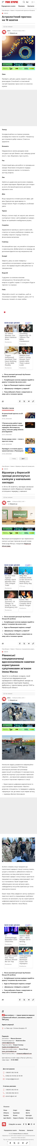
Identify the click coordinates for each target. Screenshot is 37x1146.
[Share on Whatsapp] (18, 1143)
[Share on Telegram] (23, 1143)
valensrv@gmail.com (8, 1042)
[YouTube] (28, 1124)
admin (8, 30)
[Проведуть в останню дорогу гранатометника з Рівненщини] (30, 450)
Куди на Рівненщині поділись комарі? (17, 385)
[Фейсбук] (24, 1124)
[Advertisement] (18, 108)
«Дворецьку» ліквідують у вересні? (16, 388)
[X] (26, 1124)
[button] (3, 2)
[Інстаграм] (31, 1124)
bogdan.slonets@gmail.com (10, 1047)
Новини (6, 13)
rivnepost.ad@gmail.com (24, 1053)
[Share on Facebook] (10, 1143)
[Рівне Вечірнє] (13, 2)
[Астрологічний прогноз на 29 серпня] (30, 415)
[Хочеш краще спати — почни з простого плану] (30, 441)
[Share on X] (14, 1143)
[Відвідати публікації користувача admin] (4, 32)
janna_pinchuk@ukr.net (9, 1051)
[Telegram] (34, 1124)
